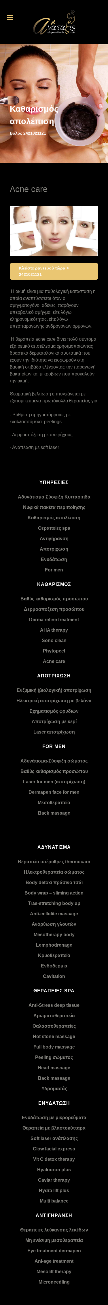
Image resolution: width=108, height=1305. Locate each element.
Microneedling (54, 1282)
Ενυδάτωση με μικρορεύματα (54, 1117)
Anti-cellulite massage (54, 913)
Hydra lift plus (54, 1190)
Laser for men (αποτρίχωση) (54, 781)
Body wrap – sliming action (54, 892)
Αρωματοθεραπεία (54, 1015)
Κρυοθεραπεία (54, 955)
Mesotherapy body (54, 934)
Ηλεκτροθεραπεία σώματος (54, 872)
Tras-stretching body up (54, 903)
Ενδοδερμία (54, 965)
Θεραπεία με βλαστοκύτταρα (54, 1128)
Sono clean (54, 640)
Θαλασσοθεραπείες (54, 1026)
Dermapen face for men (54, 792)
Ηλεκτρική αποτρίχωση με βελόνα (54, 700)
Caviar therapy (54, 1180)
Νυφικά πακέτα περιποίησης (54, 507)
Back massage (54, 813)
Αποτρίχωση (54, 549)
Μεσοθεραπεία (54, 802)
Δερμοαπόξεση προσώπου (54, 609)
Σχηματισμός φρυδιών (54, 711)
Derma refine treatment (54, 619)
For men (54, 569)
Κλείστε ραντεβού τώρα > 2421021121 (44, 271)
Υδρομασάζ (54, 1088)
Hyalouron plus (54, 1169)
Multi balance (54, 1200)
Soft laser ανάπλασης (54, 1138)
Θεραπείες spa (54, 528)
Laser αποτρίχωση (54, 732)
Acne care (54, 661)
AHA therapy (54, 630)
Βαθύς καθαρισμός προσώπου (54, 598)
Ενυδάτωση (54, 559)
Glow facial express (54, 1148)
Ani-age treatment (54, 1261)
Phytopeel (54, 650)
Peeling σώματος (54, 1057)
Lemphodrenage (54, 945)
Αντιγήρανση (54, 538)
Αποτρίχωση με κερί (54, 721)
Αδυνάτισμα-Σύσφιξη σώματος (54, 760)
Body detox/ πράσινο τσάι (54, 882)
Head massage (54, 1067)
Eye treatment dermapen (54, 1250)
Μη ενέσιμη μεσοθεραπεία (54, 1240)
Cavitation (54, 976)
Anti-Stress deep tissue (54, 1005)
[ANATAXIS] (54, 22)
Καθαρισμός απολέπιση (54, 517)
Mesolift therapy (54, 1271)
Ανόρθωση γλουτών (54, 924)
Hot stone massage (54, 1036)
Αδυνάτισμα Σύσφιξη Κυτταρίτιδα (54, 496)
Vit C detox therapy (54, 1159)
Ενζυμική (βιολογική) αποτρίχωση (54, 690)
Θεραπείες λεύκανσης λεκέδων (54, 1229)
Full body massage (54, 1046)
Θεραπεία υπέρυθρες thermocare (54, 861)
